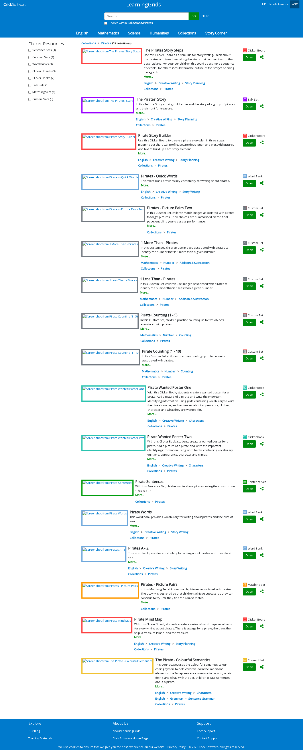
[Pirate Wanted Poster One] (114, 389)
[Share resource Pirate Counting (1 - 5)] (262, 322)
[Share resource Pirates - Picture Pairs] (262, 592)
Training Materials (40, 738)
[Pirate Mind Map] (107, 620)
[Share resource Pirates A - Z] (262, 556)
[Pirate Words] (105, 513)
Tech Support (206, 731)
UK (264, 4)
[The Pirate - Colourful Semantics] (117, 661)
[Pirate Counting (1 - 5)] (110, 316)
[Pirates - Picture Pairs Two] (113, 209)
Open (249, 57)
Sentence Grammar (201, 698)
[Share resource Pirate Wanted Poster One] (262, 395)
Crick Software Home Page (130, 738)
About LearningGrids (126, 731)
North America (279, 4)
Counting (185, 335)
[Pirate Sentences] (107, 483)
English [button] (82, 33)
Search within (131, 23)
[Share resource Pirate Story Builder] (262, 143)
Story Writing (191, 192)
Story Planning (195, 83)
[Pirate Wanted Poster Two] (113, 438)
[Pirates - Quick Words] (110, 177)
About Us (120, 723)
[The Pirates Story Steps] (112, 51)
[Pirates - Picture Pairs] (110, 585)
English (148, 83)
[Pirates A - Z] (104, 549)
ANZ (295, 4)
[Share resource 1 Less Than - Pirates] (262, 286)
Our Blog (34, 731)
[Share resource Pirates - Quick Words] (262, 183)
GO (193, 16)
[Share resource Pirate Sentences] (262, 489)
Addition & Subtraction (195, 263)
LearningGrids (143, 4)
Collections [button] (187, 33)
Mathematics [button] (108, 33)
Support (204, 723)
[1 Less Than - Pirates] (110, 280)
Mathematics (149, 263)
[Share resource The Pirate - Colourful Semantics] (262, 667)
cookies (74, 747)
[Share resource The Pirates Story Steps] (262, 58)
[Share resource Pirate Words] (262, 519)
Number (168, 263)
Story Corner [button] (216, 33)
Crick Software (208, 747)
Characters (196, 421)
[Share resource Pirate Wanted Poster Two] (262, 444)
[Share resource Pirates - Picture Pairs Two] (262, 215)
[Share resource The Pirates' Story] (262, 107)
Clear (205, 16)
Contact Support (208, 738)
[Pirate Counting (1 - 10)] (111, 352)
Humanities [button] (159, 33)
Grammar (176, 698)
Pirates (168, 89)
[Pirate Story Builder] (109, 137)
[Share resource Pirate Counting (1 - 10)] (262, 359)
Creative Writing (169, 83)
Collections (151, 89)
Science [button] (134, 33)
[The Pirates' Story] (108, 100)
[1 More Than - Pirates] (110, 244)
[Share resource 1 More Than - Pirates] (262, 250)
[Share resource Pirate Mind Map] (262, 627)
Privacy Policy (176, 747)
